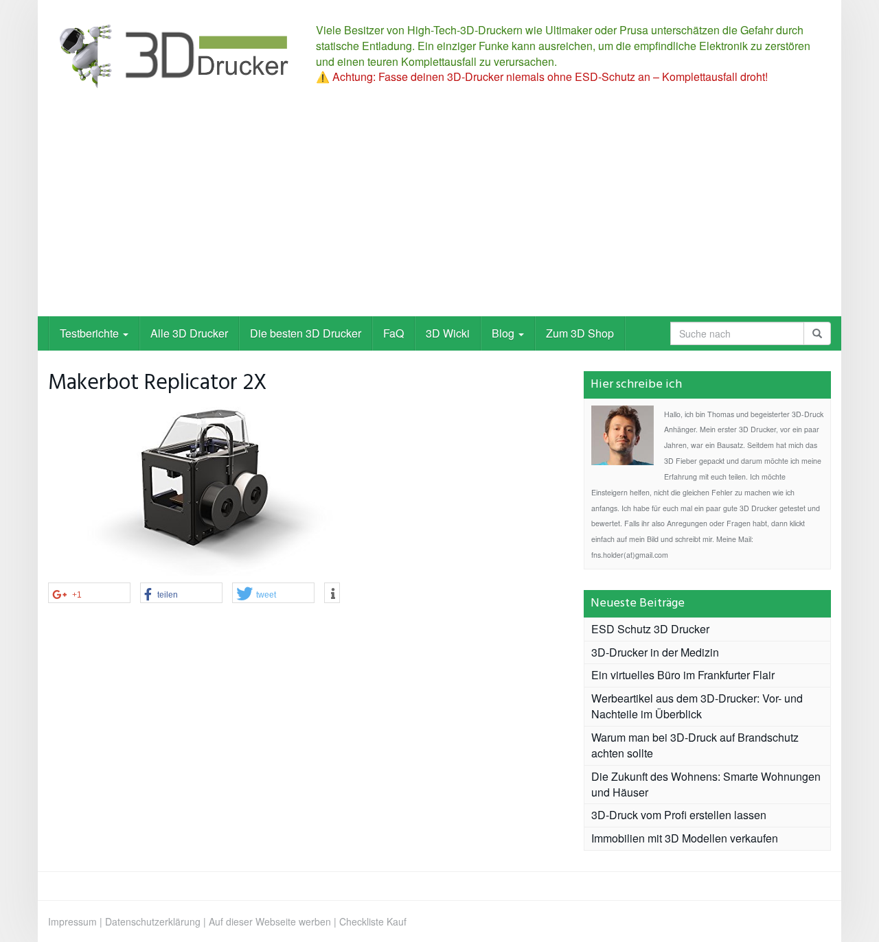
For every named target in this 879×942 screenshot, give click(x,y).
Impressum (72, 921)
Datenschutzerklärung (153, 921)
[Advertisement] (439, 213)
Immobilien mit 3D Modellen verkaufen (684, 838)
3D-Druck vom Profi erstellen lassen (678, 815)
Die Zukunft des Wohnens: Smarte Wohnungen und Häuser (706, 784)
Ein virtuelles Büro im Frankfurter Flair (683, 675)
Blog (504, 333)
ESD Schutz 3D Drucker (650, 629)
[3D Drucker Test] (171, 55)
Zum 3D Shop (580, 333)
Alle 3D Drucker (189, 333)
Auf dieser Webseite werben (270, 921)
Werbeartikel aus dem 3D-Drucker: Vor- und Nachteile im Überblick (697, 706)
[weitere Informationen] (332, 593)
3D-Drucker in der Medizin (655, 652)
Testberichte (91, 333)
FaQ (393, 333)
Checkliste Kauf (373, 921)
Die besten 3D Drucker (305, 333)
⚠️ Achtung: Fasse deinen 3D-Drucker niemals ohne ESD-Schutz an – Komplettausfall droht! (542, 76)
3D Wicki (448, 333)
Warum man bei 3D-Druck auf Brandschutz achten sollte (695, 745)
